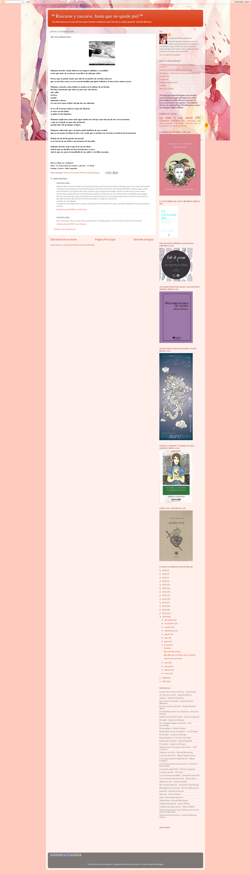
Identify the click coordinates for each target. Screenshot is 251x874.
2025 (164, 570)
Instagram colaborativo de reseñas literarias (179, 73)
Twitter (162, 85)
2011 (164, 610)
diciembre (169, 620)
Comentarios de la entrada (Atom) (78, 245)
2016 (164, 592)
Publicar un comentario (65, 229)
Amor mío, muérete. (173, 658)
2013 (164, 603)
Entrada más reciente (63, 239)
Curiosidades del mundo (177, 126)
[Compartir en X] (111, 172)
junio (167, 641)
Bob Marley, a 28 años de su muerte (179, 655)
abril (166, 663)
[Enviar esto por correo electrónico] (106, 172)
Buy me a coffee (166, 89)
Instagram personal (168, 82)
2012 (164, 606)
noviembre (169, 623)
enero (167, 673)
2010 (164, 613)
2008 (164, 678)
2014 (164, 599)
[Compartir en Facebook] (114, 172)
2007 (164, 681)
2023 (164, 578)
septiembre (169, 631)
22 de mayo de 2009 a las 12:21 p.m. (71, 209)
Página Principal (105, 239)
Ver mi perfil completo (169, 55)
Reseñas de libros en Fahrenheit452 (175, 70)
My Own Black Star (172, 652)
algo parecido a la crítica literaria (176, 123)
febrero (168, 670)
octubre (168, 627)
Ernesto (167, 648)
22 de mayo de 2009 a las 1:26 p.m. (71, 224)
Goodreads (164, 76)
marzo (167, 666)
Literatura (191, 121)
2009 (164, 617)
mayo (167, 645)
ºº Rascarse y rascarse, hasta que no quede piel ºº (97, 16)
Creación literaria (169, 120)
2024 (164, 574)
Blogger (160, 864)
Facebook (163, 79)
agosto (167, 634)
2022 (164, 581)
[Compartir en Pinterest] (116, 172)
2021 (164, 585)
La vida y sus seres (176, 117)
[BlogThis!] (109, 172)
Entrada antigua (143, 239)
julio (166, 638)
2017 (164, 588)
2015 (164, 595)
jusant (136, 864)
